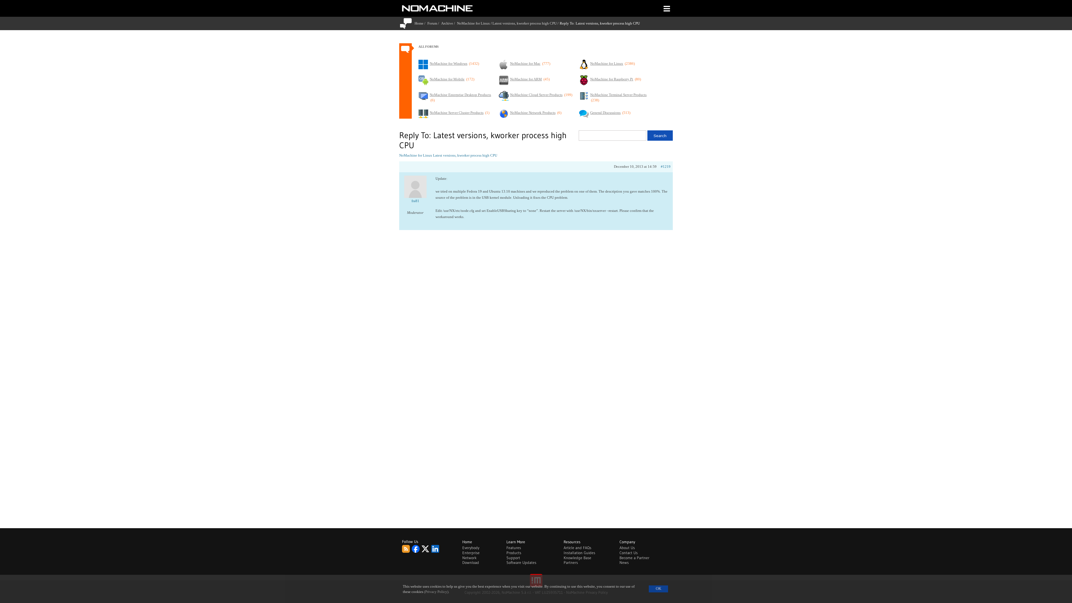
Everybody (470, 547)
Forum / (434, 23)
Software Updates (521, 562)
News (624, 562)
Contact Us (628, 552)
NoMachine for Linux (473, 23)
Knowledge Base (577, 557)
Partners (571, 562)
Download (470, 562)
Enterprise (471, 552)
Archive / (449, 23)
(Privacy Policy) (436, 592)
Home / (421, 23)
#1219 (666, 166)
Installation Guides (579, 552)
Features (513, 547)
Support (513, 557)
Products (513, 552)
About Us (627, 547)
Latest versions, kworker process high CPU (524, 23)
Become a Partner (634, 557)
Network (469, 557)
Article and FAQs (577, 547)
